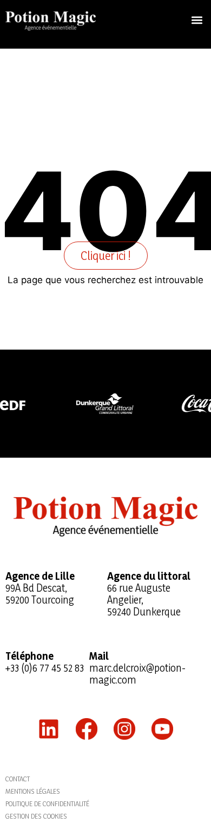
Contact (17, 778)
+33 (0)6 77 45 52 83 (44, 667)
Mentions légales (32, 791)
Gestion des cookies (36, 816)
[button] (197, 20)
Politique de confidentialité (47, 803)
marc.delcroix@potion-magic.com (137, 673)
